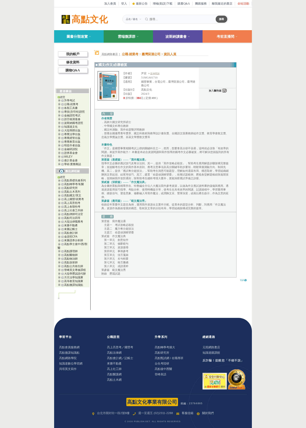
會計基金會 (71, 160)
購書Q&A (184, 3)
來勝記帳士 (71, 229)
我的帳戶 (73, 54)
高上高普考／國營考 (120, 347)
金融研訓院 (71, 149)
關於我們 (208, 413)
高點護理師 (71, 251)
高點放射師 (71, 262)
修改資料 (73, 62)
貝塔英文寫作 (68, 369)
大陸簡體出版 (72, 130)
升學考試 (69, 100)
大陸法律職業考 (73, 221)
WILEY (68, 156)
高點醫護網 (114, 374)
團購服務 (201, 3)
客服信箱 (187, 413)
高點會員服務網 (69, 347)
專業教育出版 (72, 141)
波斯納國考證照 (73, 122)
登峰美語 (160, 374)
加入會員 (110, 3)
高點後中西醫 (163, 369)
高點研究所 (71, 187)
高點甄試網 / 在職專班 (169, 358)
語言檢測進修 (72, 119)
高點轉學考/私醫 (74, 184)
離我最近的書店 (222, 3)
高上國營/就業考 (74, 199)
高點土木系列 (72, 191)
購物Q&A (73, 70)
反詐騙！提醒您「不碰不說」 (223, 360)
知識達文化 (71, 126)
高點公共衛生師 (73, 266)
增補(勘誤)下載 (162, 3)
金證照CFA (70, 236)
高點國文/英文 (72, 195)
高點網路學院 (68, 358)
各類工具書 (71, 107)
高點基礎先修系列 (75, 180)
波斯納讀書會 (176, 37)
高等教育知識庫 (73, 281)
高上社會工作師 (73, 210)
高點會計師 (71, 232)
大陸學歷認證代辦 (75, 273)
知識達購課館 (211, 352)
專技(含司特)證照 (74, 111)
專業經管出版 (72, 137)
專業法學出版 (72, 134)
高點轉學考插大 (165, 347)
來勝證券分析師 (73, 240)
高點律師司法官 (73, 214)
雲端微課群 (127, 37)
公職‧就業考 (71, 104)
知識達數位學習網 (70, 363)
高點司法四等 (72, 217)
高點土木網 (114, 379)
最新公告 (141, 3)
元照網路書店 (211, 347)
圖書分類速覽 (77, 37)
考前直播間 (225, 37)
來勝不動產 (71, 225)
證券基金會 (71, 152)
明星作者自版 (72, 145)
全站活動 (243, 3)
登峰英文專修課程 (75, 269)
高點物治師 (71, 258)
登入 (124, 3)
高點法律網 (114, 352)
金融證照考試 (72, 115)
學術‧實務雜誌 (72, 164)
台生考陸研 (162, 363)
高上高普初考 (72, 202)
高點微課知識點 (73, 284)
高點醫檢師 (71, 254)
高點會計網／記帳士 (120, 358)
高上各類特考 (72, 206)
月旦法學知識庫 (73, 277)
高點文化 (90, 19)
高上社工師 (114, 369)
